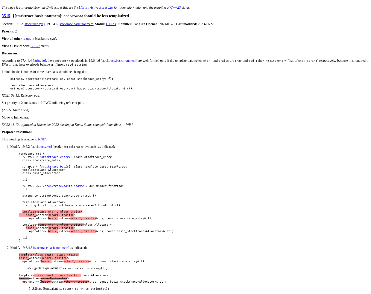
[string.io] (39, 60)
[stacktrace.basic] (55, 166)
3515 (6, 16)
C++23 (175, 7)
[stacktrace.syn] (34, 24)
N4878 (42, 139)
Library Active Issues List (96, 7)
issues (27, 38)
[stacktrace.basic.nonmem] (76, 24)
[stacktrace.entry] (55, 157)
